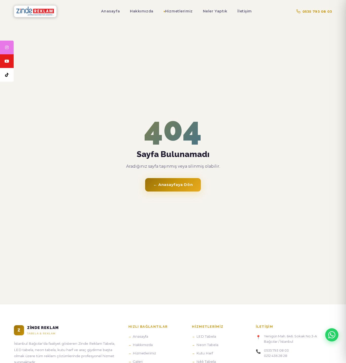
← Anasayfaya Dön (173, 184)
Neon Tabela (207, 345)
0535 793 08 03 (317, 11)
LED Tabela (206, 336)
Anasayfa (110, 11)
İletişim (244, 11)
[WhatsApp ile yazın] (331, 334)
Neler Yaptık (215, 11)
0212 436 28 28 (275, 356)
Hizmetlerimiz (179, 11)
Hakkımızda (141, 11)
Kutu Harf (204, 353)
